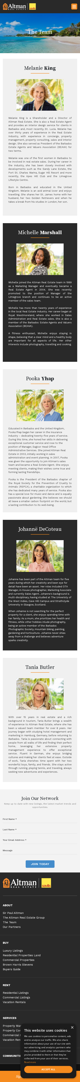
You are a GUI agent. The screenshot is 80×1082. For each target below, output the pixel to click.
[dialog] (48, 1051)
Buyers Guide (11, 969)
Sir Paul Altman (13, 913)
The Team (9, 922)
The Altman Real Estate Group (24, 917)
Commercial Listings (16, 997)
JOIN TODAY (40, 864)
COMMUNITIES (13, 1056)
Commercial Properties (18, 960)
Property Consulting (16, 1030)
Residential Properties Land (22, 955)
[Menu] (74, 6)
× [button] (72, 1027)
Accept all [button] (48, 1069)
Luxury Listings (13, 950)
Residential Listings (16, 992)
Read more (30, 1062)
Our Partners (12, 927)
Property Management (18, 1026)
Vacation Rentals (14, 1002)
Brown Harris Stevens (18, 964)
